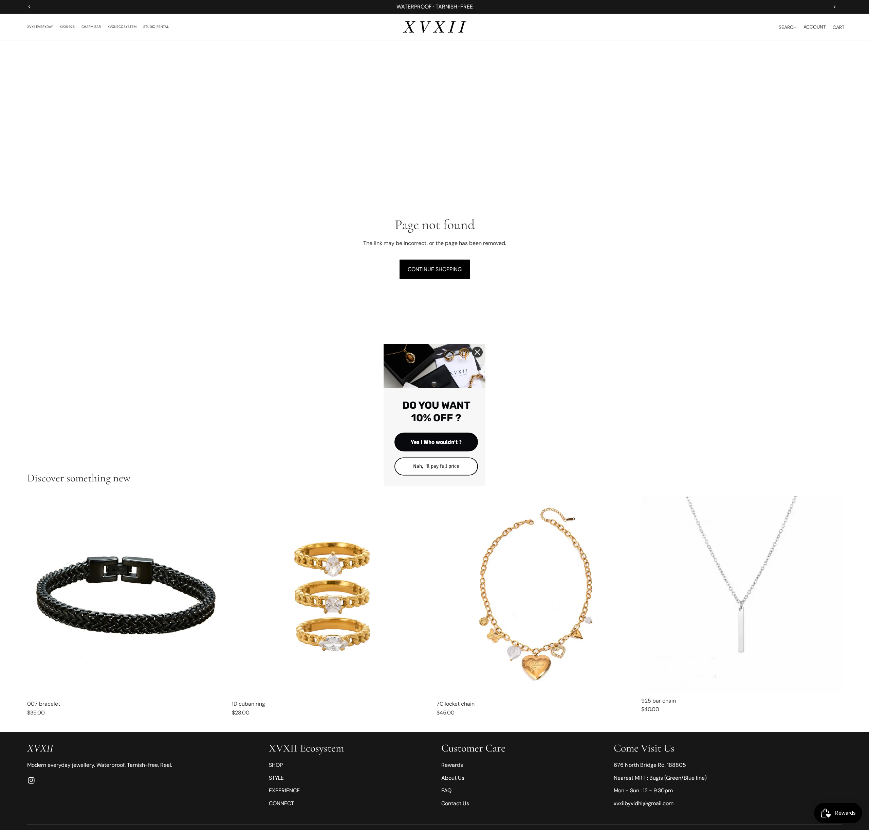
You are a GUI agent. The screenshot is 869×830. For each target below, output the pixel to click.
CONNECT (281, 803)
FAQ (446, 790)
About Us (452, 777)
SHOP (276, 765)
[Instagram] (31, 780)
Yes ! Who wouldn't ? (436, 442)
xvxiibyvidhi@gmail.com (643, 803)
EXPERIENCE (284, 790)
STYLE (276, 777)
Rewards (452, 765)
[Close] (477, 352)
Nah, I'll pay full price (436, 466)
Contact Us (455, 803)
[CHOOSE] (217, 686)
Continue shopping (435, 269)
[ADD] (627, 686)
